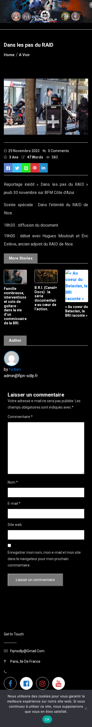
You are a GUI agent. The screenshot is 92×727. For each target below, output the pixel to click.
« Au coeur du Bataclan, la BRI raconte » (76, 311)
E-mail (14, 503)
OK (47, 719)
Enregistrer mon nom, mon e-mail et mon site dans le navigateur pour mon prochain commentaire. (44, 558)
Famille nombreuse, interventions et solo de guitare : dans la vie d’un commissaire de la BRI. (15, 306)
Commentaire (20, 417)
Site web (15, 525)
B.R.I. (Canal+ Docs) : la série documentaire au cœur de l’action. (45, 298)
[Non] (85, 708)
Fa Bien (15, 369)
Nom (13, 482)
